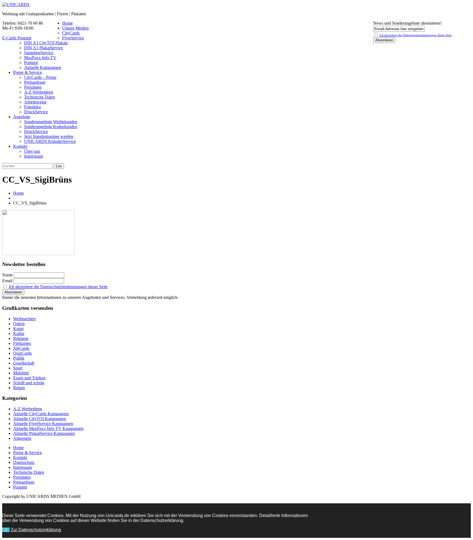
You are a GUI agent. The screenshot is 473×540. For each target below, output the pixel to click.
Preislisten (33, 87)
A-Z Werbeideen (38, 92)
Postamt (31, 62)
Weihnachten (24, 318)
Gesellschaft (23, 363)
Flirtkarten (22, 343)
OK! (6, 529)
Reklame (20, 338)
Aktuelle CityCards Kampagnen (41, 413)
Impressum (33, 156)
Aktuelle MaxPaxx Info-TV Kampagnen (48, 428)
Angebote (21, 116)
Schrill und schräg (28, 382)
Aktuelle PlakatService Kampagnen (44, 433)
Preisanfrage (34, 82)
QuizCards (22, 353)
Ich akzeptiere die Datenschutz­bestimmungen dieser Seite (415, 35)
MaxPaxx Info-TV (40, 57)
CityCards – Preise (40, 77)
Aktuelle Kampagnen (42, 67)
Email (7, 280)
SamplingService (38, 52)
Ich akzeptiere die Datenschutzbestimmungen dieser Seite (58, 286)
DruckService (36, 111)
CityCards (71, 33)
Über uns (32, 151)
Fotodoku (32, 107)
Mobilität (21, 373)
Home (67, 23)
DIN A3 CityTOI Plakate (46, 43)
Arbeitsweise (35, 102)
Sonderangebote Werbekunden (50, 121)
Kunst (18, 328)
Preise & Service (27, 72)
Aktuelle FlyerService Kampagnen (43, 423)
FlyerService (73, 38)
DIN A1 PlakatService (43, 47)
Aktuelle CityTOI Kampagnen (39, 418)
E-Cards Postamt (16, 38)
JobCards (21, 348)
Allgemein (22, 438)
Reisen (19, 387)
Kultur (18, 333)
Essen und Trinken (29, 378)
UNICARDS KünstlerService (50, 141)
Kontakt (20, 146)
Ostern (19, 323)
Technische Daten (39, 97)
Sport (17, 368)
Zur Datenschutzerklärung (36, 529)
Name (7, 275)
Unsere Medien (75, 28)
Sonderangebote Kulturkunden (50, 126)
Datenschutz (23, 462)
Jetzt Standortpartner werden (48, 136)
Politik (18, 358)
